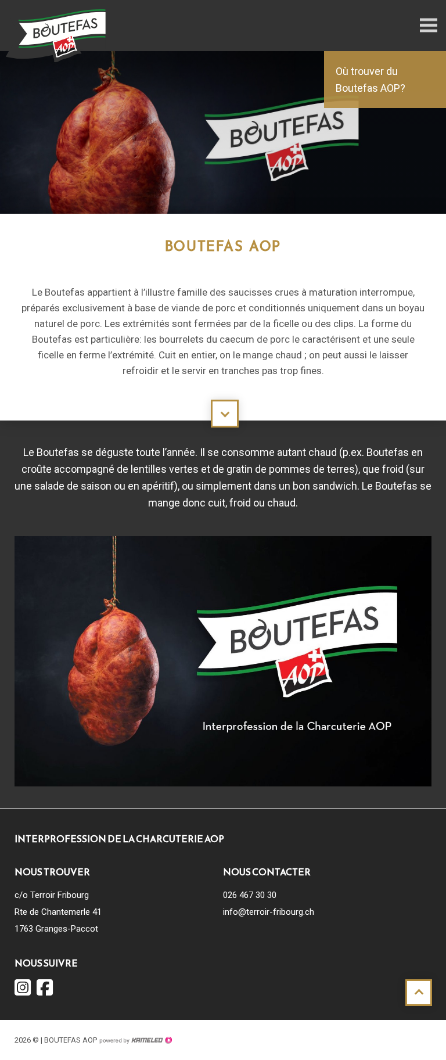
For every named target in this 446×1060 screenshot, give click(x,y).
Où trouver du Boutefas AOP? (370, 79)
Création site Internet (135, 1040)
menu (428, 25)
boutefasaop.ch (58, 34)
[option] (223, 138)
